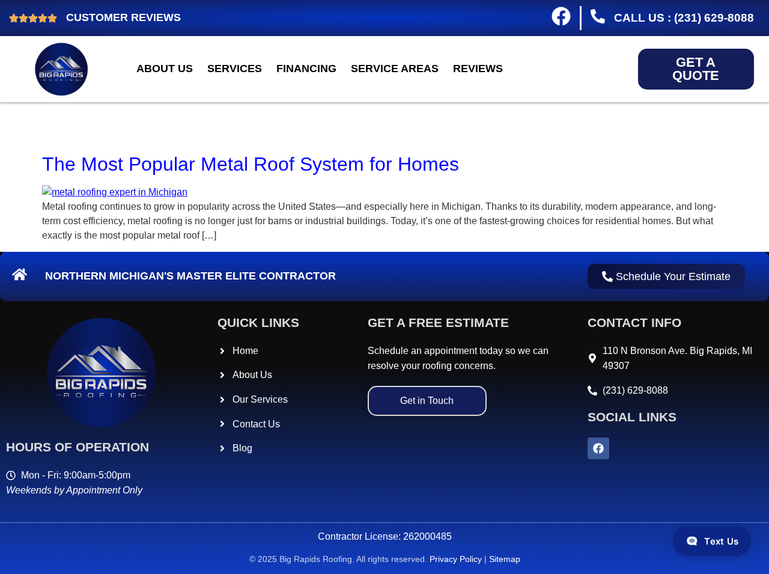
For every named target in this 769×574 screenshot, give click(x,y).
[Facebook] (598, 448)
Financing (306, 69)
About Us (164, 69)
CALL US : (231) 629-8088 (681, 17)
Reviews (478, 69)
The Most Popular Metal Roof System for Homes (250, 164)
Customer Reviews (123, 17)
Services (234, 69)
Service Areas (395, 69)
